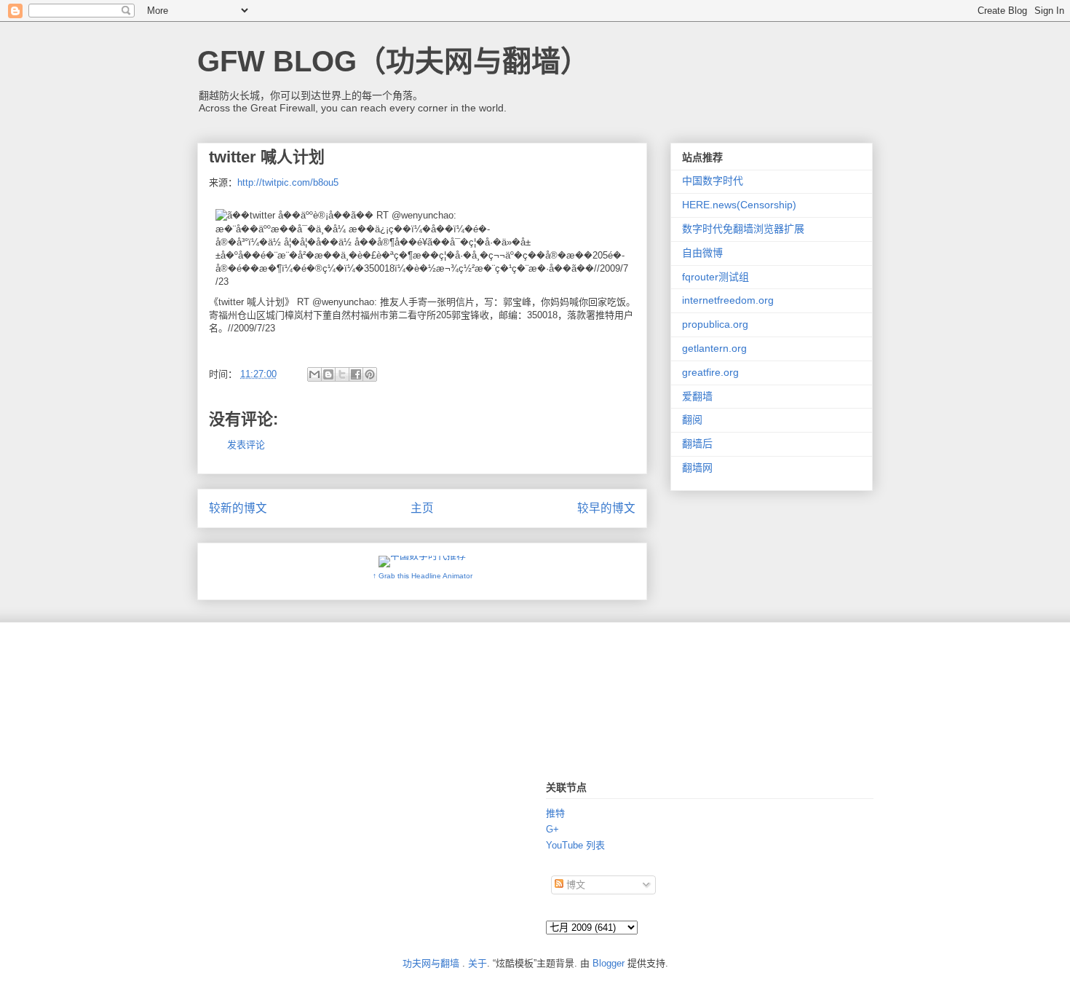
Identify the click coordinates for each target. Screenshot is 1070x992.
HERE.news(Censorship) (739, 204)
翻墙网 (697, 467)
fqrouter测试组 (715, 277)
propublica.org (715, 324)
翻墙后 (697, 443)
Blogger (609, 963)
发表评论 (246, 444)
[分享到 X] (342, 374)
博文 (574, 884)
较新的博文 (238, 508)
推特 (555, 813)
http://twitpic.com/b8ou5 (287, 182)
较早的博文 (606, 508)
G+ (552, 829)
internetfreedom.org (728, 300)
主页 (422, 508)
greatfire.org (710, 372)
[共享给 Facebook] (356, 374)
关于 (477, 963)
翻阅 (692, 419)
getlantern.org (714, 348)
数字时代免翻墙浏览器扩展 (743, 229)
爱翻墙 (697, 396)
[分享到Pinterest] (369, 374)
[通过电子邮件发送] (314, 374)
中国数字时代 (712, 180)
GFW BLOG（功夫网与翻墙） (393, 61)
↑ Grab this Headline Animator (422, 576)
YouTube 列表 (575, 845)
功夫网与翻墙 (431, 963)
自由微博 (702, 253)
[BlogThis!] (328, 374)
